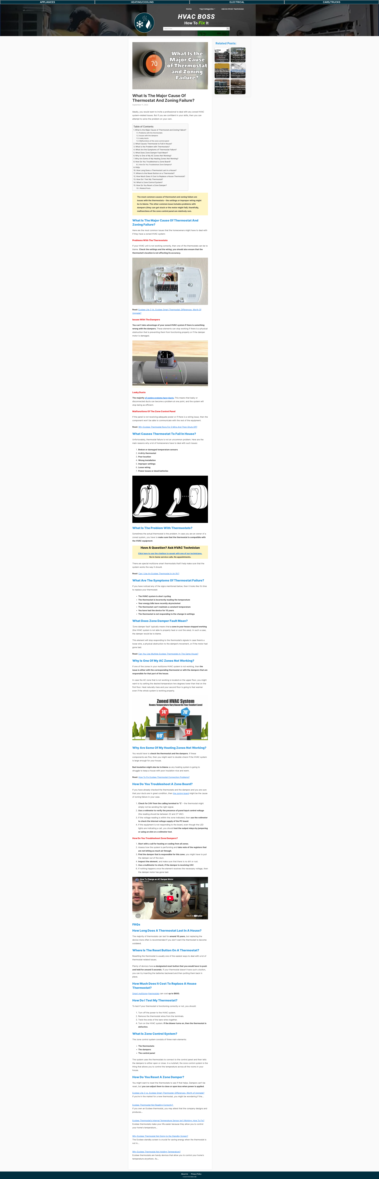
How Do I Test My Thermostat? (149, 179)
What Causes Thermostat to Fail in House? (153, 144)
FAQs (137, 167)
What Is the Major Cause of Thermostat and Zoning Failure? (160, 130)
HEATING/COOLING (142, 2)
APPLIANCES (47, 2)
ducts (171, 398)
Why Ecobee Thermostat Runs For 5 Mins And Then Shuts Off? (167, 427)
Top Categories (206, 9)
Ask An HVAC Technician (232, 9)
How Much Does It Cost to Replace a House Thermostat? (160, 176)
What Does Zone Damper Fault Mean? (151, 153)
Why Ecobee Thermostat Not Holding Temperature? (156, 1152)
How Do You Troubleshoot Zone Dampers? (155, 165)
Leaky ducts (144, 138)
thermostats (153, 993)
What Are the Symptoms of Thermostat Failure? (156, 150)
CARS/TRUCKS (331, 2)
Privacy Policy (196, 1174)
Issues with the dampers (148, 136)
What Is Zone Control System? (149, 182)
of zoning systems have (156, 398)
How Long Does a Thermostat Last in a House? (156, 170)
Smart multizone (140, 993)
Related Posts (145, 188)
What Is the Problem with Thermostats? (153, 147)
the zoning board (181, 793)
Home (189, 9)
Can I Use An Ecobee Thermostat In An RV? (158, 573)
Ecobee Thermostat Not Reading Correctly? (153, 1105)
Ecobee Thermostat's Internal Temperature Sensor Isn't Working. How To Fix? (168, 1120)
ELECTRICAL (237, 2)
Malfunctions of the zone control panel (154, 141)
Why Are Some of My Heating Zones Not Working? (156, 159)
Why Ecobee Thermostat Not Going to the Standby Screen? (160, 1136)
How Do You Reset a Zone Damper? (151, 185)
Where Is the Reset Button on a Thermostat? (155, 173)
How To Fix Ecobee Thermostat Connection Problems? (164, 777)
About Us (184, 1174)
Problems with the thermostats (150, 133)
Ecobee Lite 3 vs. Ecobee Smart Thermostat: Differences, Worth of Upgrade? (168, 1093)
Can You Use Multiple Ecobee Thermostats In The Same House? (168, 654)
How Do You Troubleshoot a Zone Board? (153, 162)
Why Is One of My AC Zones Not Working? (153, 156)
